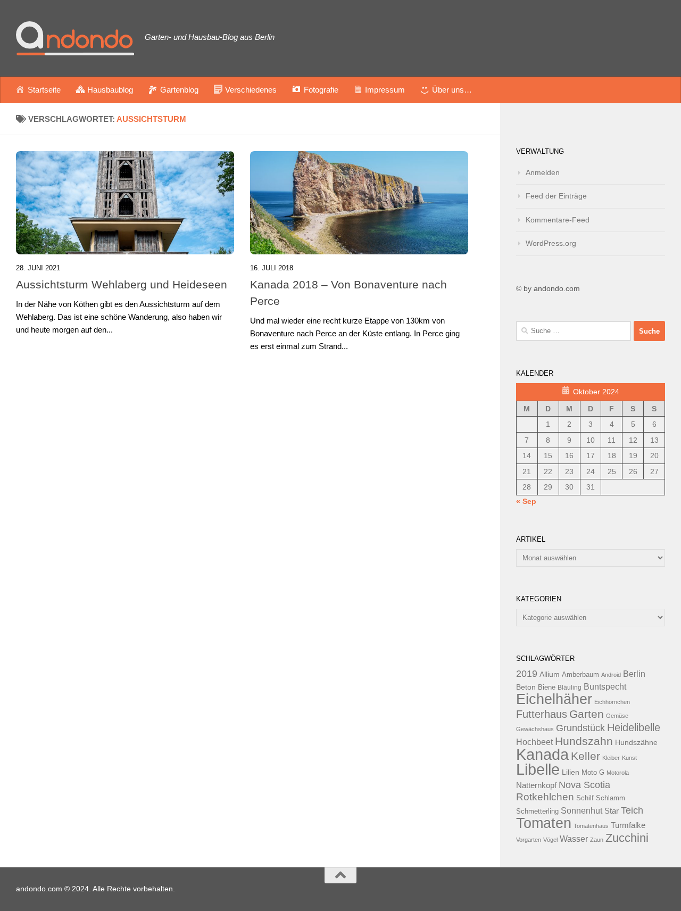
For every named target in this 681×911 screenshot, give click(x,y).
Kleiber (611, 758)
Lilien (570, 772)
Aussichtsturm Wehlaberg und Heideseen (121, 284)
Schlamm (610, 798)
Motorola (618, 772)
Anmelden (543, 172)
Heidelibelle (633, 727)
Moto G (593, 772)
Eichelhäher (554, 699)
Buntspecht (605, 686)
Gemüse (617, 716)
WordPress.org (551, 243)
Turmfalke (628, 825)
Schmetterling (537, 811)
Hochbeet (534, 742)
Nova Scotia (584, 785)
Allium (549, 674)
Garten (586, 714)
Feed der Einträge (556, 196)
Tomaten (543, 823)
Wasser (574, 838)
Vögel (550, 840)
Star (611, 810)
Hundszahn (584, 741)
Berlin (634, 673)
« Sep (526, 501)
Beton (526, 687)
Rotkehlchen (545, 796)
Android (611, 675)
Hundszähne (636, 742)
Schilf (585, 798)
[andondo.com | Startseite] (75, 38)
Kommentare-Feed (557, 220)
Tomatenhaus (591, 826)
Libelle (538, 769)
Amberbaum (580, 674)
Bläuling (570, 687)
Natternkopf (536, 785)
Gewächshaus (535, 729)
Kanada (542, 754)
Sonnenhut (581, 810)
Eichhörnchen (612, 702)
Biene (546, 687)
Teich (632, 810)
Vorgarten (528, 840)
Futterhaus (541, 714)
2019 (526, 673)
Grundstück (580, 728)
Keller (585, 756)
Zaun (596, 840)
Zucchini (627, 837)
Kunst (629, 758)
